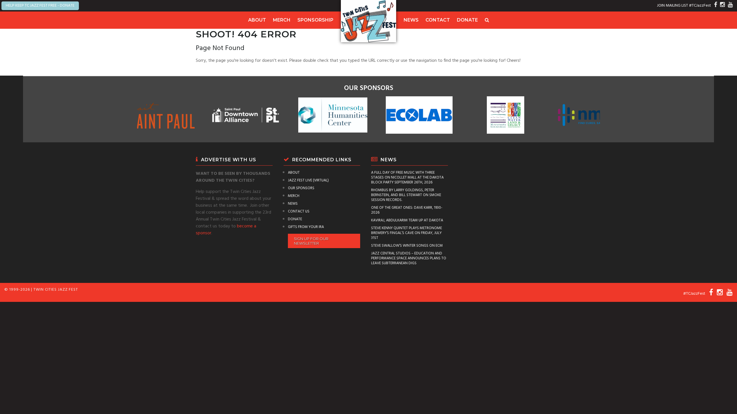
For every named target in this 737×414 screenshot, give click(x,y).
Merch (281, 20)
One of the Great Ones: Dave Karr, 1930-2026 (406, 210)
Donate (467, 20)
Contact (438, 20)
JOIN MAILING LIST (672, 5)
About (257, 20)
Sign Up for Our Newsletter (311, 241)
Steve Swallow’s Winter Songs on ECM (407, 246)
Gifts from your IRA (306, 227)
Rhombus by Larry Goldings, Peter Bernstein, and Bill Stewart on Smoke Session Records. (406, 195)
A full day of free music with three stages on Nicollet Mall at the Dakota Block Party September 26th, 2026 (407, 177)
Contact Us (298, 211)
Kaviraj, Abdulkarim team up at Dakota (407, 220)
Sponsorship (315, 20)
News (411, 20)
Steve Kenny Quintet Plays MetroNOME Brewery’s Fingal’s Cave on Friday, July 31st (406, 233)
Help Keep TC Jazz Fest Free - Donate (40, 5)
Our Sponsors (301, 188)
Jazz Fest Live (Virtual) (308, 180)
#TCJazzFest (700, 5)
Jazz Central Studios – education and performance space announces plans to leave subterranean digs (408, 258)
